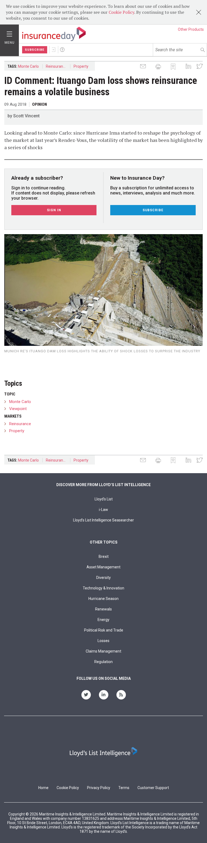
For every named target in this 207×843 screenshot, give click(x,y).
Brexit (104, 556)
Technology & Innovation (103, 588)
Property (81, 66)
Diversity (103, 577)
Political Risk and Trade (103, 630)
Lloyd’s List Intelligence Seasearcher (103, 520)
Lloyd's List (104, 499)
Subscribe (34, 50)
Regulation (103, 662)
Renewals (103, 609)
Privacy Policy (98, 788)
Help (62, 49)
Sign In (53, 49)
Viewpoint (18, 408)
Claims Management (103, 651)
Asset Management (103, 567)
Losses (103, 641)
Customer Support (153, 788)
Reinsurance (56, 66)
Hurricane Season (103, 598)
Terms (123, 788)
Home (43, 788)
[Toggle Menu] (9, 33)
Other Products (191, 29)
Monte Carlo (28, 66)
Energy (103, 619)
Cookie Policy (121, 12)
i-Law (103, 509)
